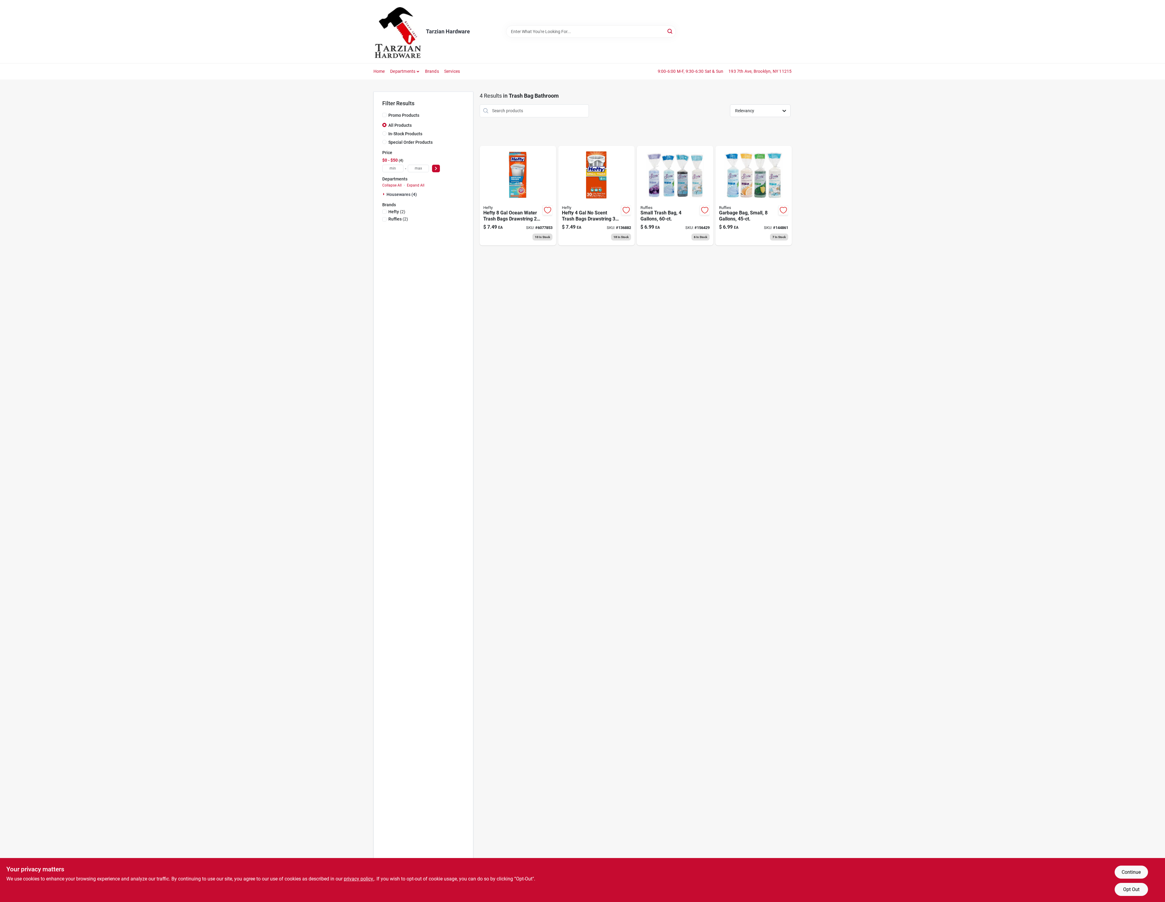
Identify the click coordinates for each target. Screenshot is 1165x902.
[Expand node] (384, 194)
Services (452, 71)
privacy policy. (359, 879)
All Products (400, 125)
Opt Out (1131, 889)
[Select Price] (436, 168)
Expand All (415, 185)
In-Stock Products (405, 133)
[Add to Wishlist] (547, 210)
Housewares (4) (402, 194)
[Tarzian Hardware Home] (397, 31)
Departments (402, 71)
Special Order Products (410, 142)
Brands (432, 71)
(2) (396, 211)
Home (379, 71)
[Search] (670, 31)
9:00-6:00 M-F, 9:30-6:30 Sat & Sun (691, 71)
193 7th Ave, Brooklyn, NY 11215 (760, 71)
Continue (1131, 872)
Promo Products (403, 115)
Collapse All (392, 185)
